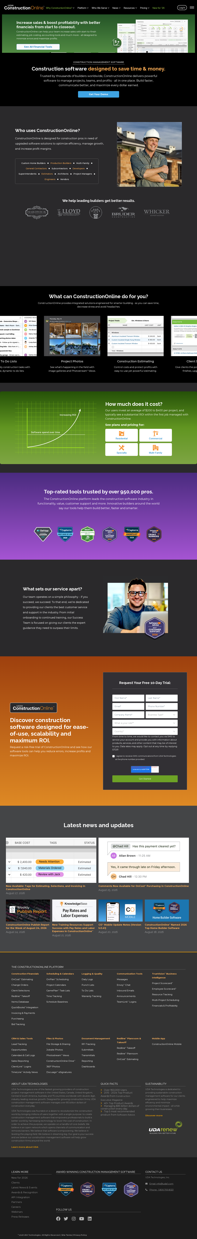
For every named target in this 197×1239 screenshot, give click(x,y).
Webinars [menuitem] (17, 1212)
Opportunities (19, 1049)
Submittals (87, 1049)
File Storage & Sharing (58, 1044)
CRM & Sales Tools (22, 1038)
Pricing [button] (143, 7)
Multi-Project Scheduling (165, 1000)
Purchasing (17, 1018)
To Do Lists (87, 990)
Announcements (126, 996)
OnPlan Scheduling (57, 979)
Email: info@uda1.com (161, 1183)
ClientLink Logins (21, 1066)
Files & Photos (54, 1038)
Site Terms (67, 1235)
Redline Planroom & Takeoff (129, 1040)
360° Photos (53, 1066)
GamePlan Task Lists (58, 990)
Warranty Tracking (91, 996)
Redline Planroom (127, 1053)
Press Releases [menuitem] (20, 1216)
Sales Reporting (20, 1061)
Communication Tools (129, 973)
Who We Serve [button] (99, 7)
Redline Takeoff (20, 996)
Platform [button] (82, 7)
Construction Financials (25, 973)
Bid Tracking (18, 1024)
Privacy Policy (80, 1235)
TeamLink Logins (126, 1001)
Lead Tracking (19, 1044)
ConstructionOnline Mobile (167, 1044)
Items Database (20, 1001)
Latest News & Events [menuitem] (24, 1187)
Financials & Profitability (165, 1005)
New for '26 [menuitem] (159, 7)
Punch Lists (88, 985)
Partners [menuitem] (16, 1202)
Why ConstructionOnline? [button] (59, 7)
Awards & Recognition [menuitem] (24, 1192)
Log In (182, 7)
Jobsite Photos (54, 1049)
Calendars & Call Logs (23, 1055)
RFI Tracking (88, 1044)
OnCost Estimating (22, 979)
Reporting (87, 1061)
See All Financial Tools (38, 46)
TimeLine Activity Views (24, 1072)
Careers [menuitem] (16, 1207)
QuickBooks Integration (24, 1007)
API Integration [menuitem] (20, 1197)
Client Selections (20, 990)
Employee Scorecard (164, 988)
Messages (122, 979)
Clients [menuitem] (15, 1182)
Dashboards (88, 1066)
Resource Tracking (162, 994)
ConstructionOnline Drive (60, 1061)
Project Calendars (56, 985)
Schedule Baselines (57, 1001)
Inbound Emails (125, 990)
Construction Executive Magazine (115, 1098)
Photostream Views (57, 1055)
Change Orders (19, 985)
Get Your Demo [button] (98, 94)
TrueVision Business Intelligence (164, 975)
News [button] (115, 7)
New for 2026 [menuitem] (19, 1177)
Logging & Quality (92, 973)
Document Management (96, 1038)
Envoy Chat (123, 985)
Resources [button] (129, 7)
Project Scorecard (162, 983)
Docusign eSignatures (59, 1072)
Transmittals (88, 1055)
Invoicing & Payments (23, 1013)
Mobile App (158, 1038)
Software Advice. (126, 1114)
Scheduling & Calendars (60, 973)
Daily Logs (87, 979)
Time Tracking (54, 996)
